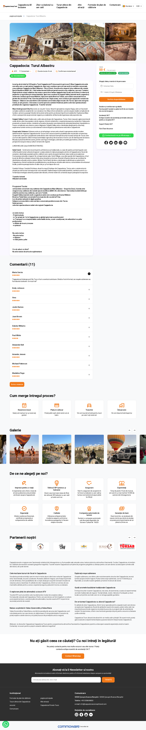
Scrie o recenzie (17, 384)
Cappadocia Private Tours (49, 705)
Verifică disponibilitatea (116, 99)
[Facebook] (81, 714)
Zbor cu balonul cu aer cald (44, 6)
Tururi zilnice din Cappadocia (63, 6)
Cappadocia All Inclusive (24, 6)
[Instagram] (76, 714)
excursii (12, 705)
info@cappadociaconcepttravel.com (93, 704)
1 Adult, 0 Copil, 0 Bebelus (112, 92)
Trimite (108, 680)
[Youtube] (86, 714)
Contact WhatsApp (73, 656)
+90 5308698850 (87, 700)
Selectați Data (108, 86)
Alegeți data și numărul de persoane (112, 81)
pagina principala (46, 698)
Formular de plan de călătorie (97, 6)
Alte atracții (81, 6)
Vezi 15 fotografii (20, 57)
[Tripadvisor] (91, 714)
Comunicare (115, 5)
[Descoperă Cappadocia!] (10, 6)
